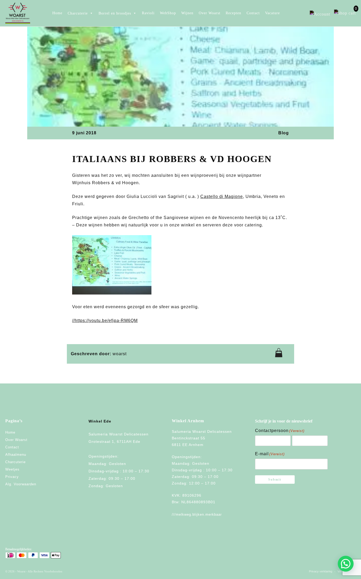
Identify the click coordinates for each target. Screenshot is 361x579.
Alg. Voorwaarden (20, 484)
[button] (346, 564)
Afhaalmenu (15, 455)
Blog (283, 133)
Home (57, 13)
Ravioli (148, 13)
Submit (274, 479)
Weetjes (12, 469)
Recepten (233, 13)
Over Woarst (209, 13)
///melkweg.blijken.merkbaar (197, 514)
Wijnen (187, 13)
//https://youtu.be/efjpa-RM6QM (105, 320)
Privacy (12, 477)
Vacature (272, 13)
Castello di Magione (221, 196)
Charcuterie (15, 462)
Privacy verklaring (320, 571)
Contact (253, 13)
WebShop (168, 13)
